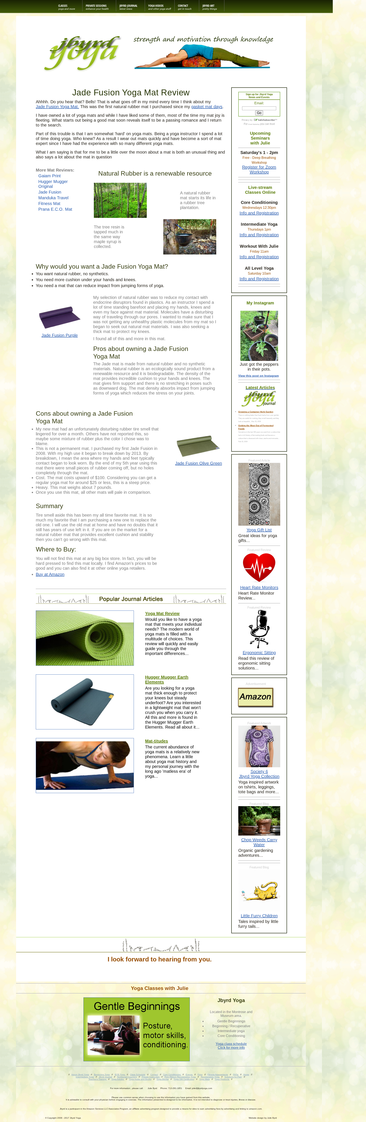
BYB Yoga (120, 1074)
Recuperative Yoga (210, 1077)
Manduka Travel (53, 197)
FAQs (235, 1074)
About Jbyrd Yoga (80, 1074)
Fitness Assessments (218, 1074)
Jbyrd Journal (105, 1077)
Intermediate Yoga (85, 1077)
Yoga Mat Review (162, 613)
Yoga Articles (118, 1079)
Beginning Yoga (102, 1074)
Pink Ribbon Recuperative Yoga (180, 1077)
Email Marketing (253, 124)
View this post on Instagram (258, 375)
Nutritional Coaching (127, 1077)
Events (189, 1074)
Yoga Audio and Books (140, 1079)
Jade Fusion (49, 192)
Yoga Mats (204, 1079)
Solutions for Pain (233, 1077)
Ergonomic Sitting (259, 652)
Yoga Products (222, 1079)
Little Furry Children (259, 915)
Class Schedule (137, 1074)
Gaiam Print (49, 175)
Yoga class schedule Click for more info (231, 1045)
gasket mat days (206, 106)
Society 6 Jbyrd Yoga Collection (259, 774)
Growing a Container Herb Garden (255, 412)
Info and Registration (259, 213)
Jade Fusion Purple (60, 335)
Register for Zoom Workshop (259, 169)
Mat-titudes (156, 741)
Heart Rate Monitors (259, 587)
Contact (154, 1074)
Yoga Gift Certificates (184, 1079)
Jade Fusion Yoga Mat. (57, 106)
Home (246, 1074)
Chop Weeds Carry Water (259, 842)
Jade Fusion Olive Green (198, 463)
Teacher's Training (98, 1079)
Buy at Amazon (50, 574)
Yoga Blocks (163, 1079)
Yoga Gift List (259, 530)
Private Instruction (151, 1077)
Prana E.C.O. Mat (55, 209)
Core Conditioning (172, 1074)
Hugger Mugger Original (53, 184)
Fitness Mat (49, 203)
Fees (200, 1074)
